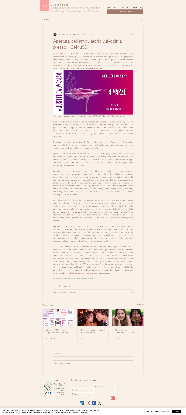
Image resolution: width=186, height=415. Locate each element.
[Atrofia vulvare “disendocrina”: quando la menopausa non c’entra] (127, 317)
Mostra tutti (140, 305)
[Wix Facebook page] (94, 403)
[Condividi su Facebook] (54, 286)
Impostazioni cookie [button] (151, 411)
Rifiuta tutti (165, 411)
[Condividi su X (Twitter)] (59, 286)
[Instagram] (88, 403)
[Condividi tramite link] (70, 286)
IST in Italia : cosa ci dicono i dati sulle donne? (92, 331)
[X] (100, 403)
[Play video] (93, 92)
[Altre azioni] (131, 34)
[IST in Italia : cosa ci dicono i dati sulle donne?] (93, 317)
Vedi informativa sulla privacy (78, 412)
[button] (141, 20)
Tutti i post (45, 20)
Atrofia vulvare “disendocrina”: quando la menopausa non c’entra (126, 331)
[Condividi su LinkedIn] (65, 286)
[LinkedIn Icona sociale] (82, 403)
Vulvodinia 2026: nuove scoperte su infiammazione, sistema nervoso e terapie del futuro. (58, 331)
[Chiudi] (183, 411)
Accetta (176, 411)
